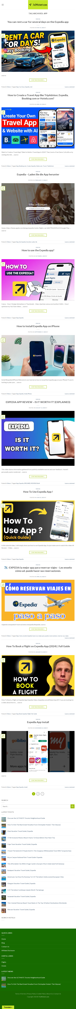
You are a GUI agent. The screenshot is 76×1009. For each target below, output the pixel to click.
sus (64, 636)
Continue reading (38, 80)
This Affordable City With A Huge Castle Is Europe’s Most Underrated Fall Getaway (35, 864)
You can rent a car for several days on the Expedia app (38, 21)
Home (3, 939)
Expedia (27, 87)
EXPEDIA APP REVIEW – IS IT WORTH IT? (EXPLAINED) (38, 402)
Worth (38, 483)
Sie (36, 242)
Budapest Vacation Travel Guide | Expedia (21, 870)
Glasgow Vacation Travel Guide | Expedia (21, 883)
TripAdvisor (50, 166)
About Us (50, 994)
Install (25, 394)
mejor (40, 636)
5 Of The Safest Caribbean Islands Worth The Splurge (25, 890)
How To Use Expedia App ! (38, 491)
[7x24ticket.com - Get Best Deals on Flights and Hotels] (38, 4)
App (17, 87)
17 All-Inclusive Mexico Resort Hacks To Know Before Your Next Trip (31, 838)
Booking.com (22, 166)
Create (29, 166)
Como (20, 636)
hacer (34, 636)
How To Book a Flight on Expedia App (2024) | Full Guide (38, 646)
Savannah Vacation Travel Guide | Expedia (21, 896)
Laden (33, 242)
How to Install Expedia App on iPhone (38, 326)
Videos (38, 19)
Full (32, 714)
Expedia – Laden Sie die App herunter (38, 174)
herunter (28, 242)
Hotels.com (39, 166)
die (20, 242)
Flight (28, 714)
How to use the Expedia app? (38, 250)
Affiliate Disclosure (8, 950)
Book (20, 714)
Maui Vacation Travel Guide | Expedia (20, 831)
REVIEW (33, 483)
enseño (25, 636)
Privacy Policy (31, 994)
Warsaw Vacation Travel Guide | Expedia (21, 909)
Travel (45, 166)
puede (47, 636)
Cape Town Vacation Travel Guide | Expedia (22, 844)
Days (23, 87)
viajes (66, 636)
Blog (3, 943)
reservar (60, 636)
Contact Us (5, 947)
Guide (35, 714)
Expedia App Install (38, 722)
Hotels (3, 966)
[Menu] (2, 4)
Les (37, 636)
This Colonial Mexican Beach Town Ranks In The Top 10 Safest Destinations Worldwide (37, 903)
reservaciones (53, 636)
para (43, 636)
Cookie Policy (41, 994)
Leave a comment (70, 87)
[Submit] (73, 806)
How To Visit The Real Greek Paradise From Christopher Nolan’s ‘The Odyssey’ (34, 825)
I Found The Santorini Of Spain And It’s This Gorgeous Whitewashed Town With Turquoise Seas (39, 851)
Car (20, 87)
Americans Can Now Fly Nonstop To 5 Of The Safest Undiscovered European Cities (35, 877)
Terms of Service (20, 994)
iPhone (30, 394)
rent (31, 87)
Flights (3, 962)
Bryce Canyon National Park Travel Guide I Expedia (24, 857)
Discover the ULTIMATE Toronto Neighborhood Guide (26, 818)
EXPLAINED (27, 483)
